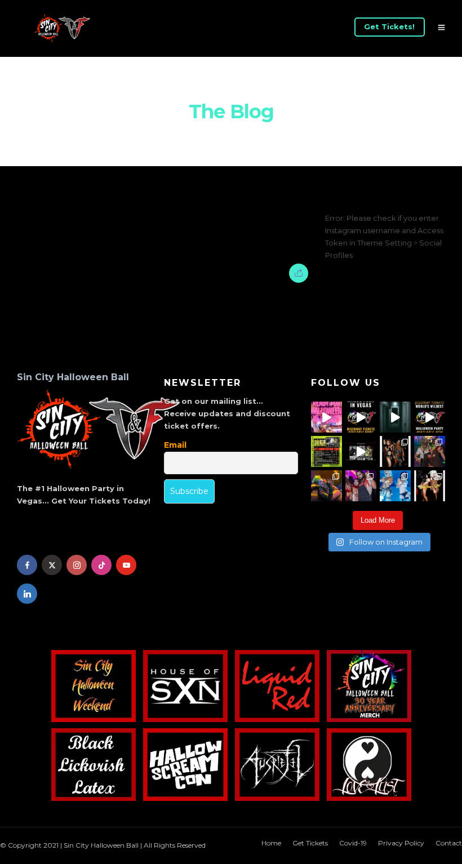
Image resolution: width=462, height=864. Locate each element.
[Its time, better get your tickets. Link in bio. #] (360, 485)
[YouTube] (126, 565)
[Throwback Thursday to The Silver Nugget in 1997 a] (429, 485)
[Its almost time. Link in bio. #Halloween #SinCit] (429, 451)
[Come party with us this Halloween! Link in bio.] (429, 417)
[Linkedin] (27, 594)
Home (271, 843)
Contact (449, 843)
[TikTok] (101, 565)
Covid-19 (353, 843)
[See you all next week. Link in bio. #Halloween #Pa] (326, 485)
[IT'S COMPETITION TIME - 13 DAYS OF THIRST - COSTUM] (326, 451)
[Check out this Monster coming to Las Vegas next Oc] (360, 451)
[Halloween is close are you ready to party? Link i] (395, 485)
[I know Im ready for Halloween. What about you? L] (395, 417)
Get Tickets (310, 843)
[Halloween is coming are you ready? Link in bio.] (326, 417)
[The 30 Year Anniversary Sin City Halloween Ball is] (360, 417)
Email (175, 445)
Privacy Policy (401, 843)
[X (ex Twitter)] (52, 565)
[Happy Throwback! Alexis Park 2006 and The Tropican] (395, 451)
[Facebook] (27, 565)
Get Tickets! (389, 26)
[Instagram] (76, 565)
